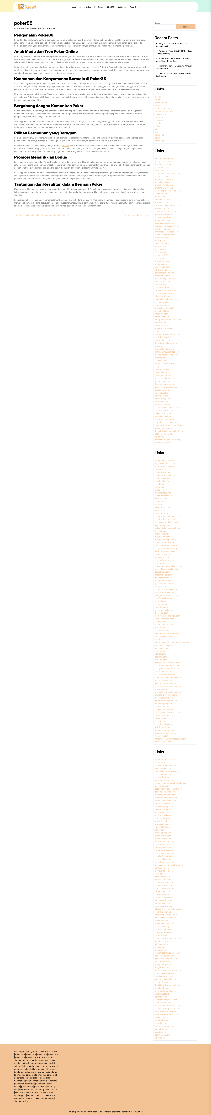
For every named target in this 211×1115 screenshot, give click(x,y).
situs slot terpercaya (164, 111)
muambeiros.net (162, 311)
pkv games (32, 1051)
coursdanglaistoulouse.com (167, 173)
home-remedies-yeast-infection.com (171, 783)
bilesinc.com (160, 258)
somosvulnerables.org (165, 929)
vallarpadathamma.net (165, 551)
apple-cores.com (162, 404)
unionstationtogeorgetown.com (169, 865)
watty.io (158, 504)
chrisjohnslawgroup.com (166, 915)
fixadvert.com (161, 193)
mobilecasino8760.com (165, 363)
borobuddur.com (162, 844)
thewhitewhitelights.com (166, 343)
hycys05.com (161, 586)
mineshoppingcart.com (165, 794)
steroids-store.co (162, 325)
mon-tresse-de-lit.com (165, 991)
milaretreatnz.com (163, 261)
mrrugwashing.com (163, 645)
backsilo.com (161, 657)
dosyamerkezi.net (163, 217)
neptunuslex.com (162, 176)
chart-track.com (162, 287)
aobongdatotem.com (164, 780)
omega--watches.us (164, 185)
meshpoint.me (161, 531)
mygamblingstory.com (165, 460)
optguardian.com (162, 818)
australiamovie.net (163, 164)
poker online (160, 114)
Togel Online (135, 7)
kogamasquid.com (163, 428)
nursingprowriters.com (165, 674)
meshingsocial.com (163, 610)
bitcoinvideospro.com (165, 519)
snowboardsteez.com (164, 592)
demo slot (18, 1069)
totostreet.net (161, 821)
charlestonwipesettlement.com (169, 692)
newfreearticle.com (163, 577)
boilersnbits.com (162, 572)
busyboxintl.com (162, 536)
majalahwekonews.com (165, 463)
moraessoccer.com (163, 281)
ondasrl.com (160, 947)
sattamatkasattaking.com (166, 979)
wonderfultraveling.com (165, 290)
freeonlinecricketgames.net (167, 299)
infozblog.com (161, 314)
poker (157, 126)
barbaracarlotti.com (164, 410)
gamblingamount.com (165, 715)
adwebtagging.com (163, 703)
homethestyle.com (163, 838)
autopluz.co (160, 196)
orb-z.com (159, 563)
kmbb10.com (160, 601)
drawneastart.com (163, 894)
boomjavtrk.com (162, 1035)
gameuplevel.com (163, 835)
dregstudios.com (162, 275)
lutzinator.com (161, 944)
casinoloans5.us (162, 369)
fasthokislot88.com (163, 897)
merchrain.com (161, 1020)
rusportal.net (160, 501)
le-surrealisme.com (163, 220)
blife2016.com (161, 950)
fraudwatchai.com (163, 827)
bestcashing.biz (162, 302)
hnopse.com (160, 721)
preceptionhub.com (164, 774)
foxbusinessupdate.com (166, 636)
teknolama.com (162, 557)
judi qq (158, 97)
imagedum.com (162, 967)
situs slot (29, 1069)
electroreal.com (162, 786)
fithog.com (160, 331)
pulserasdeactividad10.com (167, 407)
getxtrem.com (161, 604)
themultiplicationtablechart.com (169, 431)
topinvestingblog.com (165, 234)
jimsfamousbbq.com (164, 158)
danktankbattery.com (164, 624)
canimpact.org (161, 396)
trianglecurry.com (163, 964)
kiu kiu (158, 105)
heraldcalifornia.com (164, 885)
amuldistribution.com (164, 841)
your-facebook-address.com (168, 1005)
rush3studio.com (162, 481)
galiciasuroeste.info (164, 270)
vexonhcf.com (161, 202)
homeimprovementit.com (166, 765)
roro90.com (160, 484)
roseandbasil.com (163, 340)
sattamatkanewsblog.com (166, 683)
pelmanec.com (161, 469)
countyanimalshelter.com (166, 700)
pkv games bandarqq (47, 1072)
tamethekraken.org (163, 941)
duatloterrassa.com (163, 932)
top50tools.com (162, 237)
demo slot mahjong (163, 108)
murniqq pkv (20, 1095)
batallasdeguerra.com (165, 273)
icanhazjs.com (161, 393)
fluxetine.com (161, 360)
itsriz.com (159, 510)
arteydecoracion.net (164, 328)
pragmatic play (45, 1063)
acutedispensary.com (164, 680)
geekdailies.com (162, 1017)
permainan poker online (135, 215)
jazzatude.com (161, 249)
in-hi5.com (159, 490)
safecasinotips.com (163, 900)
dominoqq (159, 120)
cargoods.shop (162, 513)
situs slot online (21, 1101)
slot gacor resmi (49, 1066)
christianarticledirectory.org (167, 439)
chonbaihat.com (162, 316)
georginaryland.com (164, 337)
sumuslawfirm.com (163, 671)
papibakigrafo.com (163, 390)
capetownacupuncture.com (167, 516)
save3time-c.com (163, 199)
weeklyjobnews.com (164, 698)
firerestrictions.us (162, 305)
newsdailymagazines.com (166, 771)
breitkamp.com (162, 920)
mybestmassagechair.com (167, 355)
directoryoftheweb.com (165, 475)
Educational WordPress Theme (113, 1111)
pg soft (37, 1057)
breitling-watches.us (164, 188)
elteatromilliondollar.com (166, 545)
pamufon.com (161, 935)
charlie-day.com (162, 630)
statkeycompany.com (164, 229)
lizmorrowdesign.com (165, 956)
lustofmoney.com (162, 727)
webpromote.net (162, 322)
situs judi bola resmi (28, 1089)
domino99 (20, 1054)
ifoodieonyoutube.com (165, 792)
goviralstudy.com (162, 398)
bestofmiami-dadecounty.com (168, 789)
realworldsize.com (163, 554)
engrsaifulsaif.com (163, 859)
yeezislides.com (162, 777)
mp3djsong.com (162, 170)
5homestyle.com (162, 442)
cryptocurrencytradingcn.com (168, 686)
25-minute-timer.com (164, 853)
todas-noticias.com (163, 495)
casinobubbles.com (164, 809)
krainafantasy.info (163, 493)
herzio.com (160, 487)
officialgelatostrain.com (165, 973)
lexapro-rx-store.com (164, 419)
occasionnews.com (163, 724)
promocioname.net (163, 293)
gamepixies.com (162, 891)
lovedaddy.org (161, 639)
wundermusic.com (163, 847)
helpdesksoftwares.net (165, 759)
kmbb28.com (161, 1023)
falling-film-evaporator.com (167, 668)
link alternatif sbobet (44, 1092)
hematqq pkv (33, 1095)
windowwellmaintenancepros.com (170, 739)
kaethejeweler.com (163, 976)
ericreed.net (160, 357)
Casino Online (85, 7)
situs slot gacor (21, 1060)
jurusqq (158, 99)
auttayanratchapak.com (165, 539)
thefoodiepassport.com (165, 384)
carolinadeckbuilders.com (166, 232)
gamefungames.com (164, 850)
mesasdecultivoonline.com (167, 569)
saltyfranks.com (162, 243)
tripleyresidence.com (164, 923)
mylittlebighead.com (164, 871)
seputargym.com (162, 812)
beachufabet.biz (162, 988)
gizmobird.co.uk (162, 167)
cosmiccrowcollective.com (167, 522)
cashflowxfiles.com (163, 598)
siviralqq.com (161, 659)
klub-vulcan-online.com (165, 917)
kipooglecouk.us (162, 375)
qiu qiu (158, 123)
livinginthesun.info (163, 507)
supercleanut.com (163, 879)
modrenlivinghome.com (165, 1011)
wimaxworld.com (162, 296)
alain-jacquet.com (163, 525)
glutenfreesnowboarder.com (168, 953)
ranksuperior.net (162, 706)
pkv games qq (47, 1098)
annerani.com (161, 246)
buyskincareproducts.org (166, 422)
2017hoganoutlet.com (164, 466)
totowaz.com (161, 689)
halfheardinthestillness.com (167, 352)
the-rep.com (160, 240)
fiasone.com (160, 621)
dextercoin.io (161, 437)
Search (158, 23)
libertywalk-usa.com (164, 161)
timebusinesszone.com (165, 730)
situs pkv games (48, 1080)
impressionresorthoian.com (167, 662)
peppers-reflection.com (165, 733)
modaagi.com (161, 264)
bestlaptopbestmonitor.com (167, 334)
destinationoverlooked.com (167, 712)
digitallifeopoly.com (164, 806)
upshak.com (160, 654)
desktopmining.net (163, 413)
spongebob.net (162, 534)
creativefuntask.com (164, 856)
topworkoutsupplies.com (166, 797)
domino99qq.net (162, 472)
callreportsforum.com (164, 1026)
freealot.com (160, 874)
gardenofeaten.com (164, 583)
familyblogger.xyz (163, 912)
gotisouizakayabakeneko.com (168, 528)
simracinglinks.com (163, 214)
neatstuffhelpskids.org (165, 278)
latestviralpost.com (163, 575)
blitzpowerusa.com (163, 580)
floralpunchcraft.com (164, 618)
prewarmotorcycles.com (166, 211)
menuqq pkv (20, 1051)
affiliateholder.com (163, 741)
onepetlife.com (161, 982)
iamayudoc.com (162, 868)
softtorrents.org (162, 926)
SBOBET (110, 7)
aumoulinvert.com (163, 381)
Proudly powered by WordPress (82, 1111)
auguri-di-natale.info (164, 179)
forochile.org (161, 284)
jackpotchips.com (163, 903)
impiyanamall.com (163, 815)
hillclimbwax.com (163, 718)
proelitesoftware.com (164, 906)
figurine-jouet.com (163, 1002)
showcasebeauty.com (164, 223)
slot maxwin (47, 1057)
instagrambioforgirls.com (166, 595)
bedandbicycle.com (164, 882)
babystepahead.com (164, 709)
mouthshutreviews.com (165, 800)
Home (73, 7)
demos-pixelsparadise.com (167, 205)
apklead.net (160, 1038)
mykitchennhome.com (165, 378)
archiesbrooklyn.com (164, 308)
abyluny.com (160, 1032)
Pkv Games (99, 7)
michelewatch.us (162, 182)
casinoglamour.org (163, 434)
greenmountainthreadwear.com (169, 677)
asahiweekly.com (162, 876)
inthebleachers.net (163, 416)
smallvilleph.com (162, 267)
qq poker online (48, 1095)
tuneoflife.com (161, 736)
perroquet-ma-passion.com (167, 1008)
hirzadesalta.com (162, 803)
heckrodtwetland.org (164, 349)
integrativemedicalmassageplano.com (172, 642)
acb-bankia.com (162, 648)
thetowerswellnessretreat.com (168, 970)
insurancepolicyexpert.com (167, 226)
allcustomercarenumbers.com (168, 909)
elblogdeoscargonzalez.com (168, 319)
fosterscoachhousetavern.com (168, 566)
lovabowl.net (160, 762)
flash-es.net (160, 651)
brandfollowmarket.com (166, 695)
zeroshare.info (161, 255)
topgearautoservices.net (166, 999)
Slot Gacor (122, 7)
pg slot (29, 1057)
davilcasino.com (162, 824)
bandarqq (159, 117)
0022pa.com (160, 252)
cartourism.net (161, 401)
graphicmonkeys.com (164, 888)
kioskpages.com (162, 961)
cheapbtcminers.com (164, 862)
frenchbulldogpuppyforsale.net (169, 425)
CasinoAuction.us (162, 372)
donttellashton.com (163, 478)
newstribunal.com (163, 768)
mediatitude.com (162, 208)
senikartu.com (161, 498)
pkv (156, 132)
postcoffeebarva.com (164, 542)
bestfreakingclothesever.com (168, 665)
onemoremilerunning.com (166, 589)
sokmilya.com (161, 1029)
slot (156, 129)
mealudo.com (161, 627)
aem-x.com (160, 830)
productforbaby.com (164, 560)
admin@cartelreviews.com (29, 29)
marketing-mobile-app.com (167, 616)
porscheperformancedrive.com (169, 938)
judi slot (65, 145)
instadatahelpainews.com (166, 1014)
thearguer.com (161, 613)
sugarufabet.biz (162, 994)
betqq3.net (160, 366)
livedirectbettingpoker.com (167, 633)
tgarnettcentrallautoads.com (167, 191)
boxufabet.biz (161, 997)
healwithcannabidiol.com (166, 958)
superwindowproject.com (166, 387)
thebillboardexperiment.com (167, 985)
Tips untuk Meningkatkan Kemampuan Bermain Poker (42, 215)
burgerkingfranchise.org (166, 548)
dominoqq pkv (161, 102)
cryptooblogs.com (163, 833)
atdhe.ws (159, 346)
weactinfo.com (161, 607)
